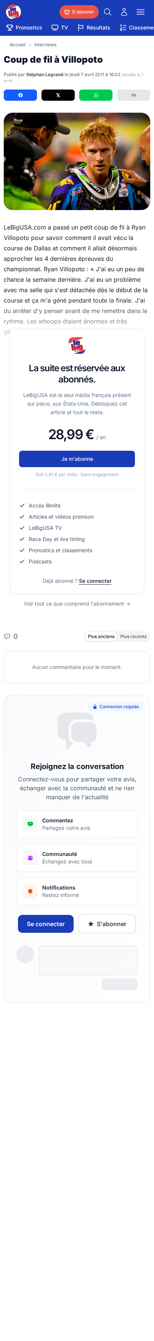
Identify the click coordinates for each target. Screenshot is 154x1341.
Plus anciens (101, 636)
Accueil (17, 44)
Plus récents (133, 636)
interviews (45, 44)
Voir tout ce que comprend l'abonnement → (77, 603)
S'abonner (111, 924)
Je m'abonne (77, 459)
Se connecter (95, 581)
